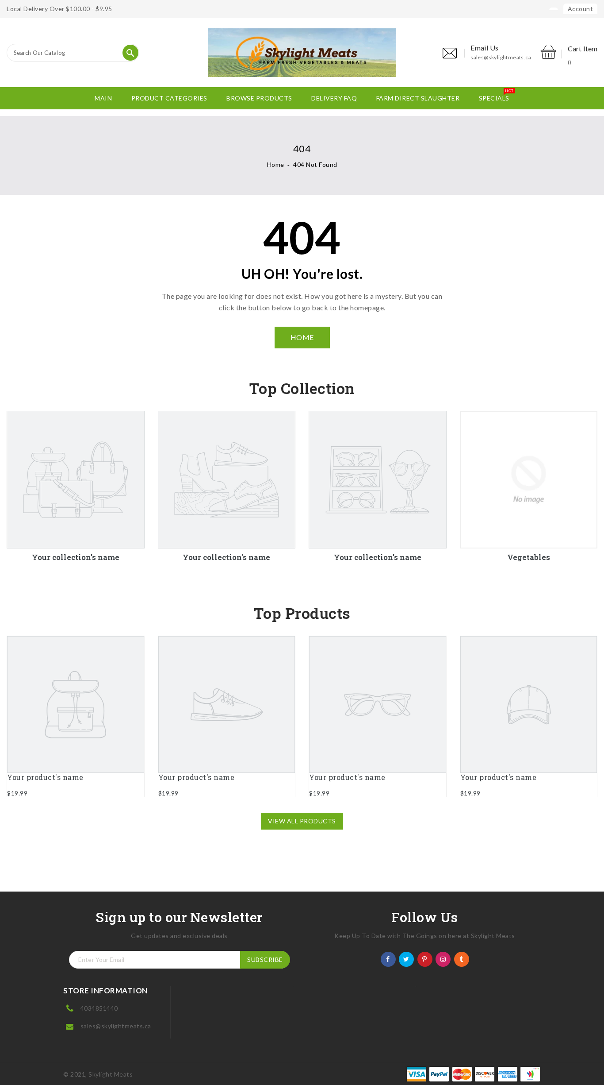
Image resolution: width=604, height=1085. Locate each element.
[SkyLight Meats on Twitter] (406, 958)
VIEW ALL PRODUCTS (302, 821)
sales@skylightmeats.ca (500, 57)
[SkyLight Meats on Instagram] (443, 958)
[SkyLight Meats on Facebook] (388, 958)
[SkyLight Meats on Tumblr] (461, 958)
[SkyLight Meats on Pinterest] (424, 958)
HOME (302, 337)
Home (275, 164)
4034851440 (99, 1008)
